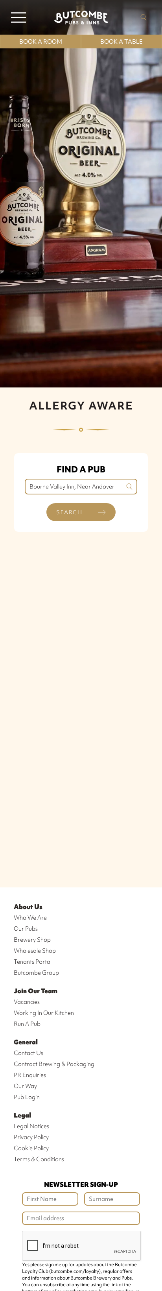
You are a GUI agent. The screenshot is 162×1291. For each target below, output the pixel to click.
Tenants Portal (33, 962)
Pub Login (27, 1097)
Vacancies (27, 1002)
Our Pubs (26, 929)
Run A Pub (27, 1024)
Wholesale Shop (35, 951)
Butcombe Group (36, 973)
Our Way (25, 1086)
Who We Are (30, 918)
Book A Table (121, 42)
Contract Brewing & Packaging (54, 1064)
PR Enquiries (30, 1075)
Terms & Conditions (39, 1159)
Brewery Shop (32, 940)
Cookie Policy (31, 1148)
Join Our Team (35, 991)
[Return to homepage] (80, 17)
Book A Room (40, 42)
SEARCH (69, 512)
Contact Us (28, 1053)
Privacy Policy (31, 1137)
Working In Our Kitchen (44, 1013)
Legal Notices (31, 1126)
